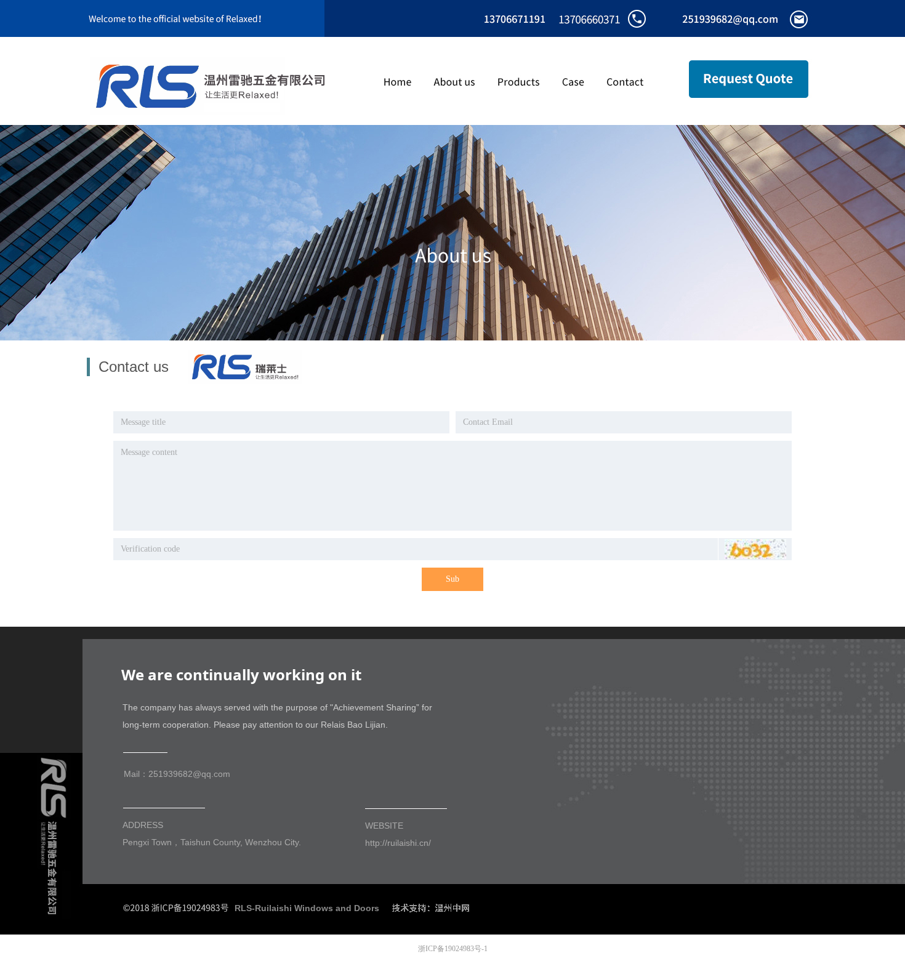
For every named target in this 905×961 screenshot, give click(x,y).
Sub (452, 579)
